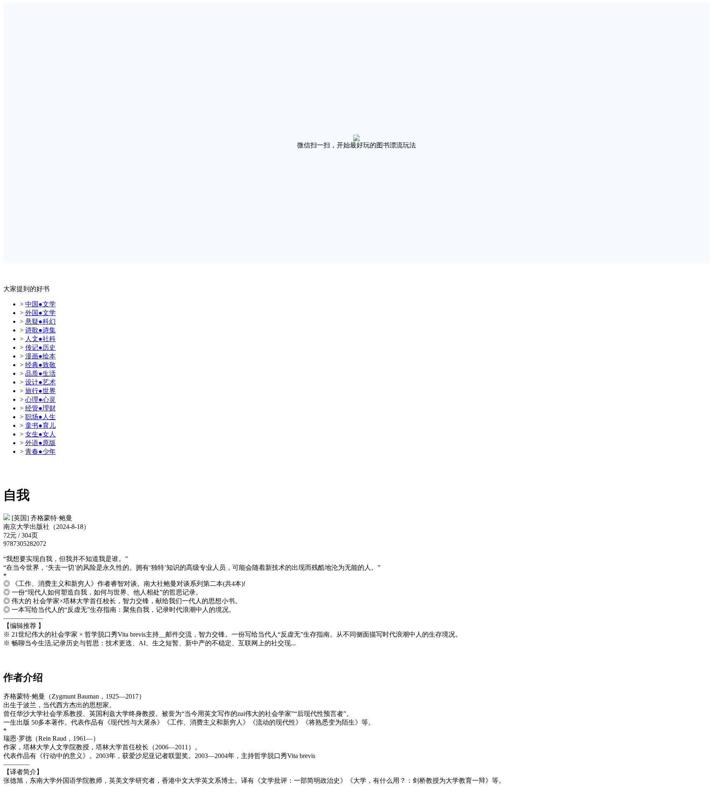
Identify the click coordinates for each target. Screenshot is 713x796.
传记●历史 (40, 347)
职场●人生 (40, 416)
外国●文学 (40, 312)
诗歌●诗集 (40, 330)
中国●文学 (40, 304)
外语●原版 (40, 442)
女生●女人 (40, 434)
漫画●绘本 (40, 356)
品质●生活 (40, 373)
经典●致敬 (40, 364)
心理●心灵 (40, 399)
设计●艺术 (40, 382)
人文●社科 (40, 338)
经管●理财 (40, 408)
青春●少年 (40, 451)
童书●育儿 (40, 425)
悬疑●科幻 (40, 321)
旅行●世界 (40, 390)
